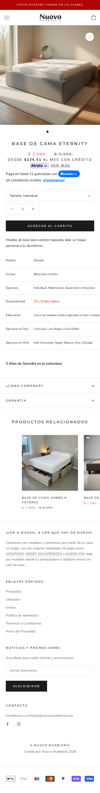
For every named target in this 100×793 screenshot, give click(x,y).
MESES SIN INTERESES (43, 554)
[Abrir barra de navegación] (6, 17)
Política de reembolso (22, 615)
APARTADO (15, 554)
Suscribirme (26, 686)
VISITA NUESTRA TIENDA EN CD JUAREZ (50, 4)
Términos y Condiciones (24, 623)
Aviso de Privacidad (20, 631)
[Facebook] (7, 724)
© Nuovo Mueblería (50, 745)
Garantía (16, 400)
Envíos (11, 607)
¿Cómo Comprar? (25, 386)
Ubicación (13, 599)
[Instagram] (18, 724)
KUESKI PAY (75, 554)
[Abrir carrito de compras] (94, 17)
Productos (13, 591)
